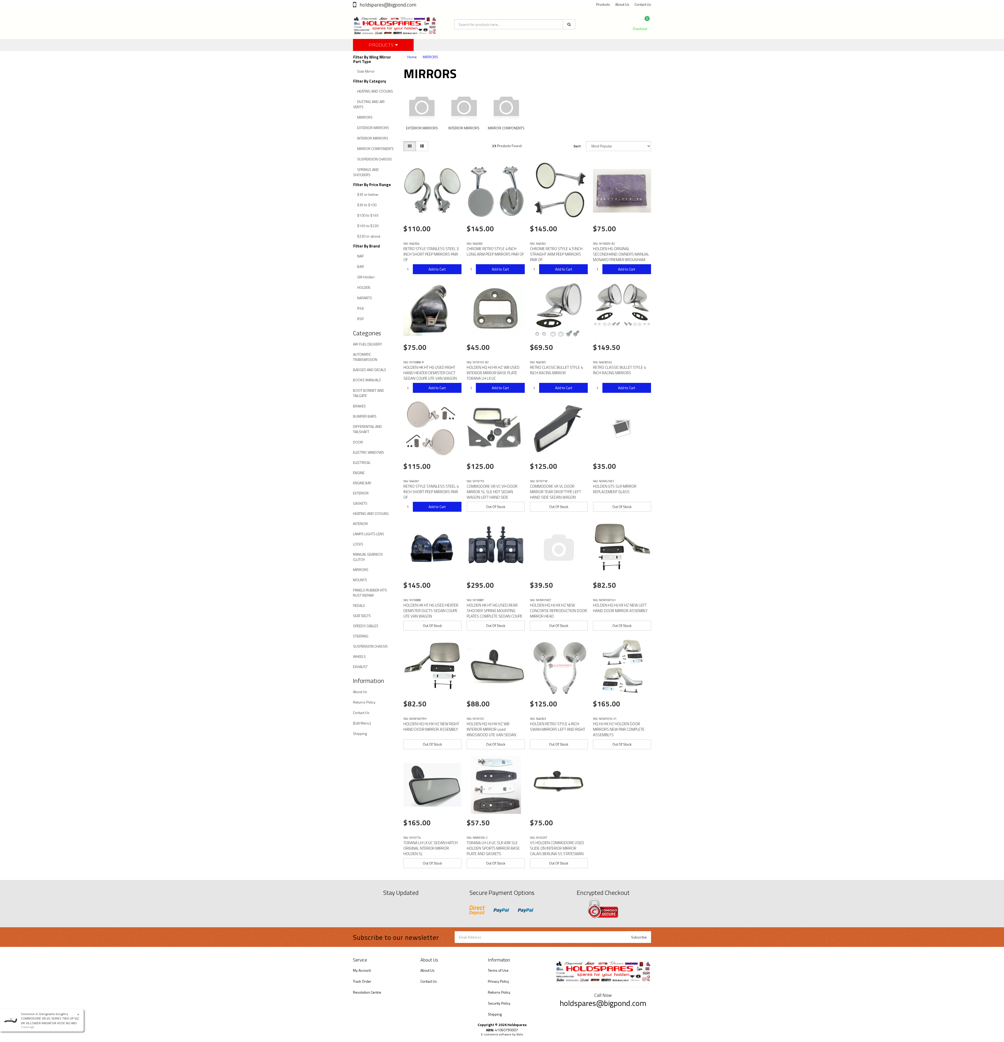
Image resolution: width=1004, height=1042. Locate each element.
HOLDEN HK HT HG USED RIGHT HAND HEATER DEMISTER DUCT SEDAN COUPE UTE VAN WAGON (430, 372)
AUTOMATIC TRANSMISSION (365, 357)
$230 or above (368, 236)
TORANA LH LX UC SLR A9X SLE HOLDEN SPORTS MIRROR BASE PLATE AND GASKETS (493, 848)
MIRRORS (365, 117)
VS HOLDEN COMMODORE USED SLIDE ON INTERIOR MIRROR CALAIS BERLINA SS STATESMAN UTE (557, 851)
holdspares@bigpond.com (387, 5)
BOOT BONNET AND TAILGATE (368, 393)
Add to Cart (437, 269)
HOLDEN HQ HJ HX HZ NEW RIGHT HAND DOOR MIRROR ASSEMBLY (431, 726)
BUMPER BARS (364, 416)
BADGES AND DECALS (369, 369)
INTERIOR (360, 523)
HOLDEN (363, 287)
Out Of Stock (495, 506)
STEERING (360, 636)
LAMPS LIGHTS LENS (368, 534)
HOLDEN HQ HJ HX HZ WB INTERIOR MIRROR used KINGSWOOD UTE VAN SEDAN (491, 729)
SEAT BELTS (362, 615)
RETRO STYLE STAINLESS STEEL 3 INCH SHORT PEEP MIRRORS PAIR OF (431, 254)
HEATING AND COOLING (375, 91)
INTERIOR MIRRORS (372, 138)
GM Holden (366, 277)
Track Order (362, 981)
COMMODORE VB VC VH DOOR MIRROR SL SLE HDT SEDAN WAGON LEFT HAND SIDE (492, 491)
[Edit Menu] (362, 723)
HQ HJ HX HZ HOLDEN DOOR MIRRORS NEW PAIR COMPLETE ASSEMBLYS (618, 729)
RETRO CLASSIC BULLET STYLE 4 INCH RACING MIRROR (556, 370)
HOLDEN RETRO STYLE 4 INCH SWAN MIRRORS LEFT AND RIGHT (557, 726)
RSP (360, 318)
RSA (360, 308)
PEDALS (359, 605)
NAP (360, 256)
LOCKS (358, 544)
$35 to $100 (366, 205)
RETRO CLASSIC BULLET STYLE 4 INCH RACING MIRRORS (619, 370)
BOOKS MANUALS (367, 380)
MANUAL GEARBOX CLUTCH (368, 556)
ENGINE (358, 472)
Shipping (360, 733)
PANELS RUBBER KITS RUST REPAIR (370, 592)
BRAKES (359, 406)
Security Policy (499, 1003)
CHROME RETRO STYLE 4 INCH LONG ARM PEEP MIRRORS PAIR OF (495, 251)
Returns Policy (364, 702)
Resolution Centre (367, 992)
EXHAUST (360, 666)
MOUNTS (360, 580)
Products (603, 4)
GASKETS (360, 503)
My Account (362, 970)
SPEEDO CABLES (365, 626)
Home (412, 57)
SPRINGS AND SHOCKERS (366, 172)
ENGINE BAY (362, 483)
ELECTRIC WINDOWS (368, 452)
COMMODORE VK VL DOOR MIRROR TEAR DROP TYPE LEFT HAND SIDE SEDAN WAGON (555, 491)
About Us (622, 4)
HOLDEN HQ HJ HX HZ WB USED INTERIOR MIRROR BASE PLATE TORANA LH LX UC (493, 372)
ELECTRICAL (361, 462)
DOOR (358, 442)
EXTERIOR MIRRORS (373, 127)
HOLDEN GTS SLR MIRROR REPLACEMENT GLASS (614, 489)
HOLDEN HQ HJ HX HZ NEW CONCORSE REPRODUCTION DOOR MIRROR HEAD (558, 610)
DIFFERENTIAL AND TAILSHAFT (367, 429)
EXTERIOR (361, 493)
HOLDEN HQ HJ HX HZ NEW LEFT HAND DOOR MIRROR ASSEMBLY (620, 608)
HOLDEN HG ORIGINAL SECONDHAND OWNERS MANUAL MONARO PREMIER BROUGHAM (621, 254)
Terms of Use (498, 970)
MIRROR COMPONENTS (375, 148)
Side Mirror (366, 71)
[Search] (569, 24)
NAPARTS (364, 298)
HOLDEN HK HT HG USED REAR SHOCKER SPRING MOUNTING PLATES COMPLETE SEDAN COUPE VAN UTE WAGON (494, 613)
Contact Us (643, 4)
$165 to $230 (368, 225)
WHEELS (359, 656)
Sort (577, 146)
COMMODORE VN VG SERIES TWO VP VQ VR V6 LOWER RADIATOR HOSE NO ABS (50, 1020)
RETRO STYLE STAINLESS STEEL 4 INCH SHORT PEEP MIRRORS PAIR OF (431, 491)
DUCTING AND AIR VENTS (369, 104)
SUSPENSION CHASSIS (374, 159)
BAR (360, 266)
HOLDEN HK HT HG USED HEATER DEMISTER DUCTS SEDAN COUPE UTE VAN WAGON (430, 610)
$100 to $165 (368, 215)
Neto (519, 1034)
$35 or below (367, 194)
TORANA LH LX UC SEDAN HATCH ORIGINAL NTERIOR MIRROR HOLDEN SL (430, 848)
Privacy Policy (498, 981)
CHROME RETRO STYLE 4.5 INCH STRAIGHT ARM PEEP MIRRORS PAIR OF (556, 254)
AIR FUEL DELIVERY (367, 344)
